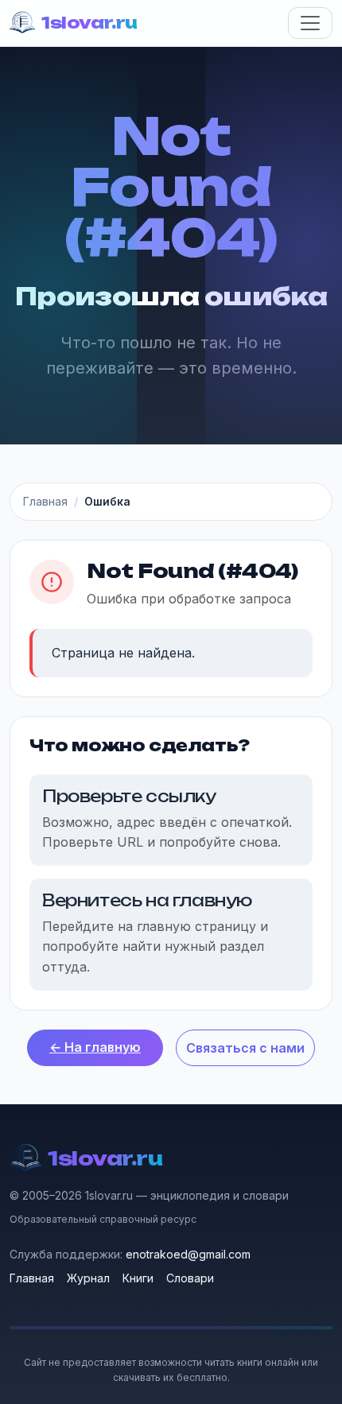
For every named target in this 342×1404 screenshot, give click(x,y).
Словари (190, 1278)
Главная (45, 501)
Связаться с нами (245, 1048)
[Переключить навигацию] (310, 23)
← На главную (95, 1047)
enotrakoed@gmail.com (188, 1254)
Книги (138, 1278)
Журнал (88, 1278)
